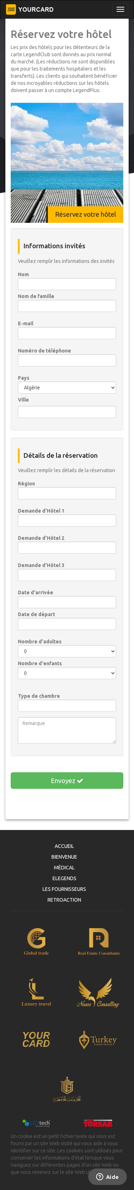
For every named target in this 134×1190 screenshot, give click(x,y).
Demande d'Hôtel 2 (41, 538)
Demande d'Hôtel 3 (41, 565)
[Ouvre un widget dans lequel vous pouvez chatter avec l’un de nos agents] (107, 1177)
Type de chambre (39, 696)
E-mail (25, 323)
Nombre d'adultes (39, 641)
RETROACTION (64, 900)
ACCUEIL (64, 846)
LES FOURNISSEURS (64, 889)
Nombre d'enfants (40, 663)
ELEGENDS (64, 878)
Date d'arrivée (35, 592)
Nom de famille (36, 296)
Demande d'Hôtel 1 (41, 511)
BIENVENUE (64, 857)
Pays (23, 378)
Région (26, 483)
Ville (23, 400)
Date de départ (36, 614)
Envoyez (64, 780)
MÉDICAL (64, 867)
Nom (23, 274)
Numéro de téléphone (44, 351)
